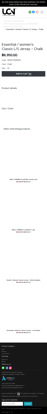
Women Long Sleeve (14, 26)
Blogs (3, 361)
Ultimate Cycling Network (14, 21)
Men (3, 349)
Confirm (28, 404)
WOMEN (35, 23)
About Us (5, 359)
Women (4, 351)
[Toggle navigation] (42, 12)
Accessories (5, 353)
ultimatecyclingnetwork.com (17, 23)
